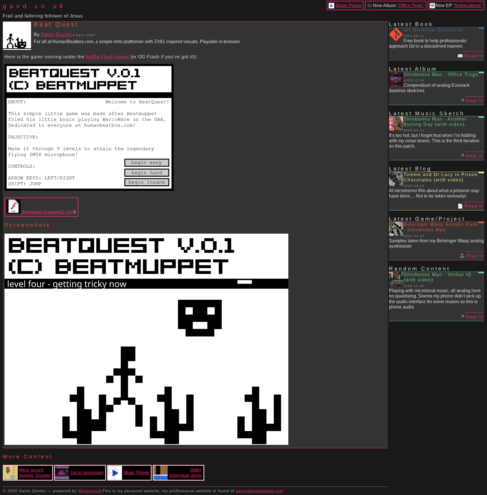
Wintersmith (90, 491)
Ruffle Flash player (107, 56)
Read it (473, 56)
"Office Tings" (410, 5)
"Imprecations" (467, 5)
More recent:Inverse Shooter (35, 473)
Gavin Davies (56, 34)
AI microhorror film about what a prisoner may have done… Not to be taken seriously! (434, 193)
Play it (474, 256)
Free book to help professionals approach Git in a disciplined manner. (427, 43)
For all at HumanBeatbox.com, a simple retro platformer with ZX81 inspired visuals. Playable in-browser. (137, 41)
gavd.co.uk (34, 6)
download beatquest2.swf (47, 212)
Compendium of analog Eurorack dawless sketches (429, 88)
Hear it (474, 100)
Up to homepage (87, 472)
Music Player (349, 5)
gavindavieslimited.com (260, 491)
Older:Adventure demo (185, 473)
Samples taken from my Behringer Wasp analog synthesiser (436, 243)
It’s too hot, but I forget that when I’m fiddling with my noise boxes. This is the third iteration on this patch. (434, 140)
